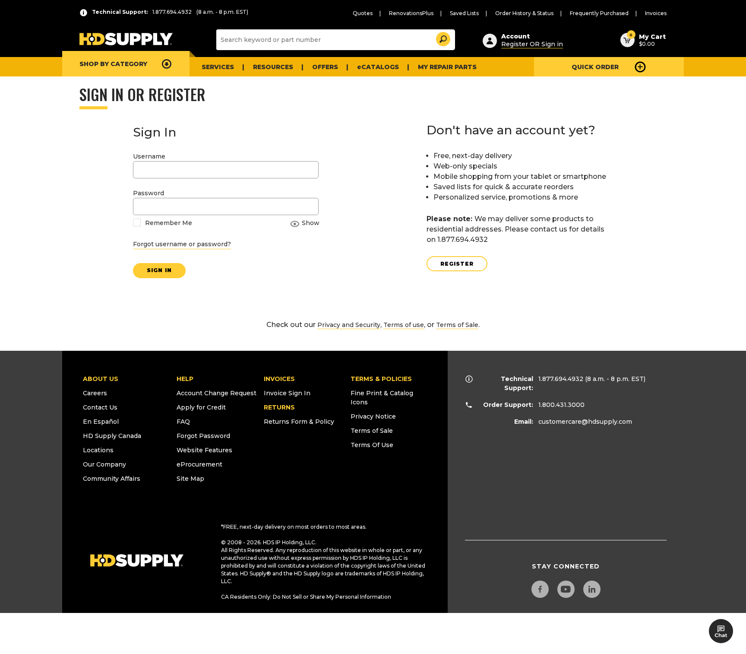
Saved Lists (464, 13)
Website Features (204, 450)
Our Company (104, 464)
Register (457, 263)
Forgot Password (203, 436)
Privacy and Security (348, 325)
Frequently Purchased (599, 13)
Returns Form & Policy (299, 421)
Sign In (159, 270)
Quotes (363, 13)
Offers (325, 67)
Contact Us (100, 407)
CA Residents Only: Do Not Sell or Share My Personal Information (306, 597)
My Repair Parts (447, 67)
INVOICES (279, 379)
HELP (185, 379)
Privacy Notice (373, 416)
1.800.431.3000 (561, 405)
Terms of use (403, 325)
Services (218, 67)
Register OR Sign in (532, 44)
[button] (442, 37)
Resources (273, 67)
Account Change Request (216, 393)
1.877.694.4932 (560, 379)
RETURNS (279, 407)
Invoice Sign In (287, 393)
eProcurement (199, 464)
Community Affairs (111, 479)
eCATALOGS (378, 67)
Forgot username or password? (182, 244)
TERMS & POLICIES (381, 379)
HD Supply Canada (112, 436)
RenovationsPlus (411, 13)
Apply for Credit (201, 407)
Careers (95, 393)
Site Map (190, 479)
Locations (98, 450)
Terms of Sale (457, 325)
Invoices (656, 13)
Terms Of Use (372, 445)
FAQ (183, 421)
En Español (101, 421)
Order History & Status (524, 13)
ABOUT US (100, 379)
